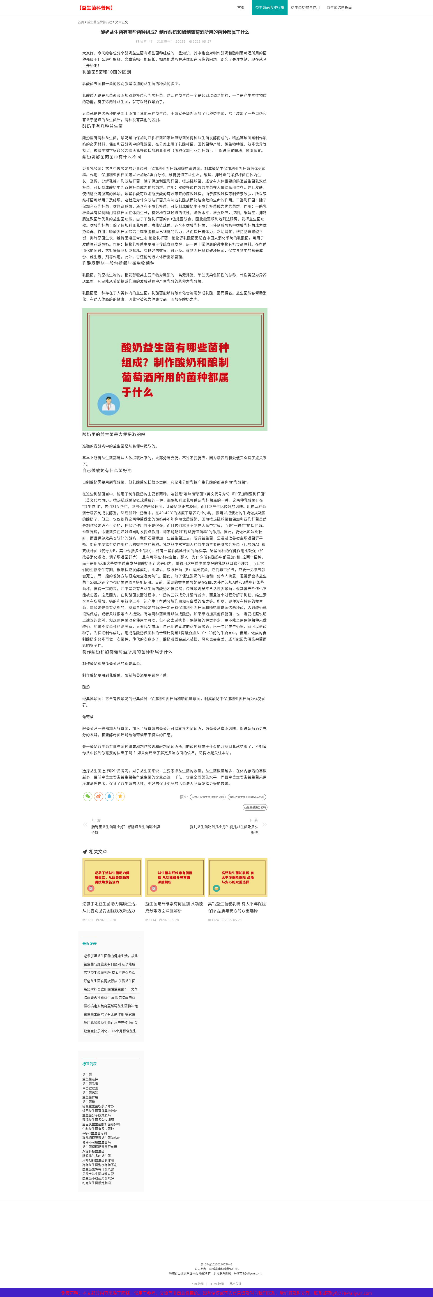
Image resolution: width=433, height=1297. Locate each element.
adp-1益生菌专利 (94, 1133)
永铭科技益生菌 (93, 1151)
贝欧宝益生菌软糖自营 (98, 1174)
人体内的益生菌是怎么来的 (207, 797)
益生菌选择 (90, 1079)
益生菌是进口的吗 (255, 807)
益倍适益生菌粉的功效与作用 (247, 797)
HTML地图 (217, 1284)
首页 (240, 7)
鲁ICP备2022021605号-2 (216, 1264)
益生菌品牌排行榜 (269, 7)
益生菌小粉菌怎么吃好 (98, 1178)
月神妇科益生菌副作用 (98, 1160)
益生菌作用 (90, 1097)
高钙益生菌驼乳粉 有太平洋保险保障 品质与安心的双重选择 (237, 907)
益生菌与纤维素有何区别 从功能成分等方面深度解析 (174, 907)
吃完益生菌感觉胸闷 (96, 1183)
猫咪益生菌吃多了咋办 (98, 1106)
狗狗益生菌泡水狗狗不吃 (99, 1165)
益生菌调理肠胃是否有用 (99, 1147)
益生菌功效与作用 (305, 7)
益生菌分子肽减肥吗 (96, 1115)
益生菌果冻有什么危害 (98, 1169)
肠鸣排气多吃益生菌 (96, 1156)
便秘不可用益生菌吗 (96, 1142)
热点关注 (236, 1284)
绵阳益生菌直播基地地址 (99, 1110)
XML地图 (198, 1284)
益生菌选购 (90, 1092)
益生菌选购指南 (339, 7)
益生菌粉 (88, 1101)
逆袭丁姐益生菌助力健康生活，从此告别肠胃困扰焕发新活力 (110, 907)
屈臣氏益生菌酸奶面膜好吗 (101, 1124)
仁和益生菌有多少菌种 (98, 1129)
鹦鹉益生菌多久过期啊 (98, 1119)
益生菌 (87, 1074)
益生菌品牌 (90, 1083)
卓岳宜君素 (90, 1088)
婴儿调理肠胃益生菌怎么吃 (101, 1138)
